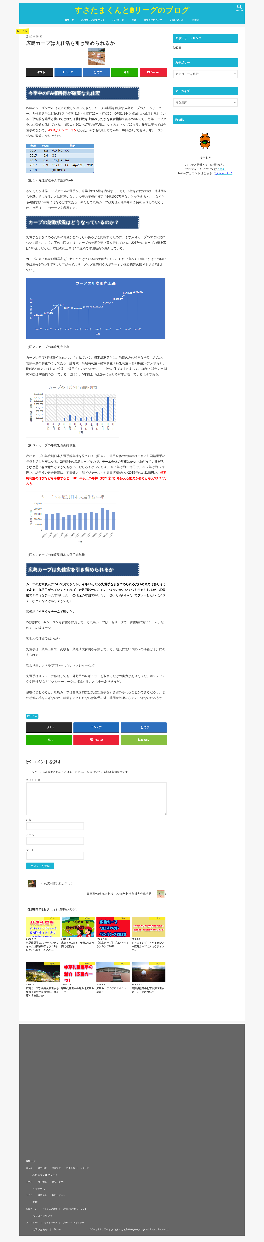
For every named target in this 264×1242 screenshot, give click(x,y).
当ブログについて (153, 20)
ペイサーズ (118, 20)
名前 (29, 819)
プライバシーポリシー (73, 1222)
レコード (84, 1168)
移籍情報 (56, 1168)
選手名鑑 (70, 1168)
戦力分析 (42, 1168)
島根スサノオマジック (93, 20)
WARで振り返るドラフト (75, 1209)
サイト (30, 849)
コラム (33, 716)
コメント (33, 779)
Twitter (195, 20)
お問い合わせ (177, 20)
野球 (134, 20)
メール (30, 834)
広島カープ (31, 1209)
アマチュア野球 (49, 1209)
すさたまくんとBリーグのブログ (132, 9)
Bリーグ (69, 20)
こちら (221, 169)
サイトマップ (50, 1222)
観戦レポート (58, 1181)
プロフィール (32, 1222)
